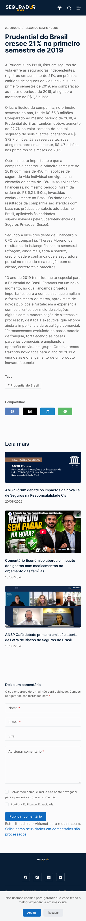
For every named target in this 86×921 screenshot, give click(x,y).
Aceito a (32, 804)
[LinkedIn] (47, 411)
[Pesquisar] (69, 8)
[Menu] (79, 8)
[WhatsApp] (65, 411)
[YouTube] (60, 877)
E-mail (14, 722)
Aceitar (32, 912)
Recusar (53, 912)
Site (11, 736)
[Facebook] (12, 411)
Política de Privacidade (38, 804)
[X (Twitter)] (30, 411)
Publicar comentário (25, 816)
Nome (14, 708)
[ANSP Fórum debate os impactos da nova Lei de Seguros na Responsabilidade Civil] (43, 467)
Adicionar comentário (26, 751)
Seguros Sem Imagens (42, 27)
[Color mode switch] (59, 8)
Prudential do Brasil (23, 385)
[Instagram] (37, 877)
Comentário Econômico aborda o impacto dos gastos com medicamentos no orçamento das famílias (40, 565)
